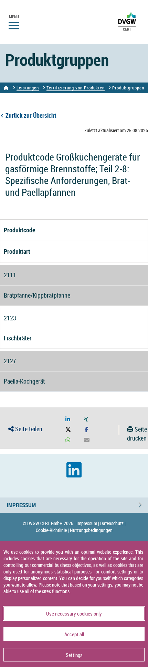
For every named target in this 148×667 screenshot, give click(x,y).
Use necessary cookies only (74, 613)
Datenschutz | (113, 523)
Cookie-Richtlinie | (52, 530)
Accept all (74, 634)
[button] (67, 419)
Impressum (21, 505)
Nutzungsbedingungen (91, 530)
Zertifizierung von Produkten (75, 88)
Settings (74, 654)
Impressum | (87, 523)
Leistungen (28, 88)
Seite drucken (137, 433)
